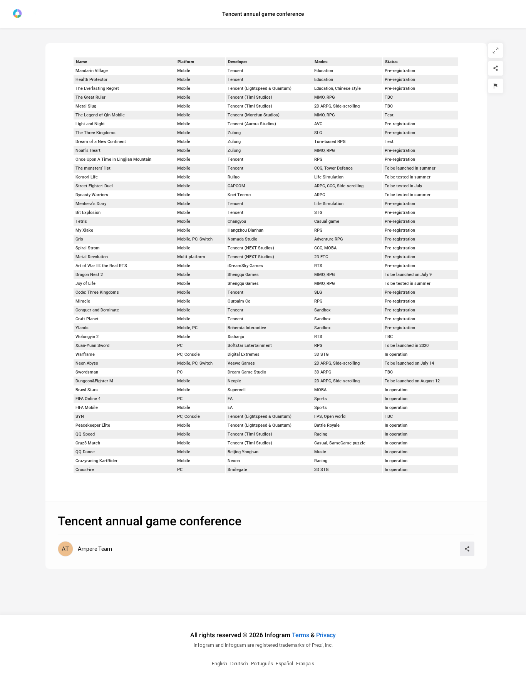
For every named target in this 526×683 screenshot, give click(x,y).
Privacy (326, 635)
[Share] (495, 68)
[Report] (495, 86)
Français (305, 663)
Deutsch (239, 663)
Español (284, 663)
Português (262, 663)
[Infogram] (41, 13)
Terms (300, 635)
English (219, 663)
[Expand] (495, 50)
